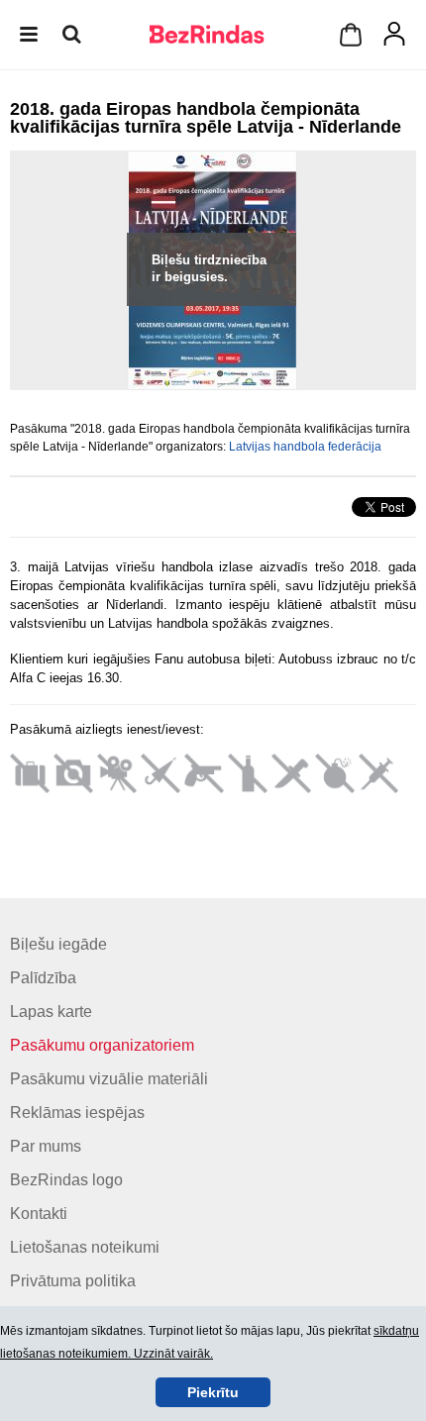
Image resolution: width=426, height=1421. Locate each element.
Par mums (45, 1146)
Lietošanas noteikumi (85, 1247)
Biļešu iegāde (58, 944)
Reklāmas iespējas (77, 1112)
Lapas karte (51, 1011)
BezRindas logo (66, 1179)
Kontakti (38, 1213)
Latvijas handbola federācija (305, 447)
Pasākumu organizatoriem (102, 1045)
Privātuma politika (73, 1280)
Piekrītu (213, 1392)
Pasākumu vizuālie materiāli (109, 1078)
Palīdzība (43, 977)
